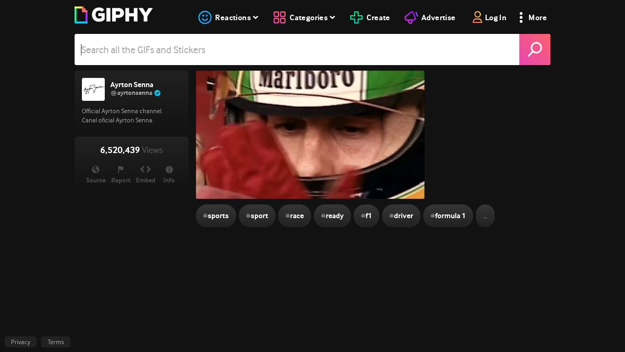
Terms (56, 342)
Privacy (20, 342)
